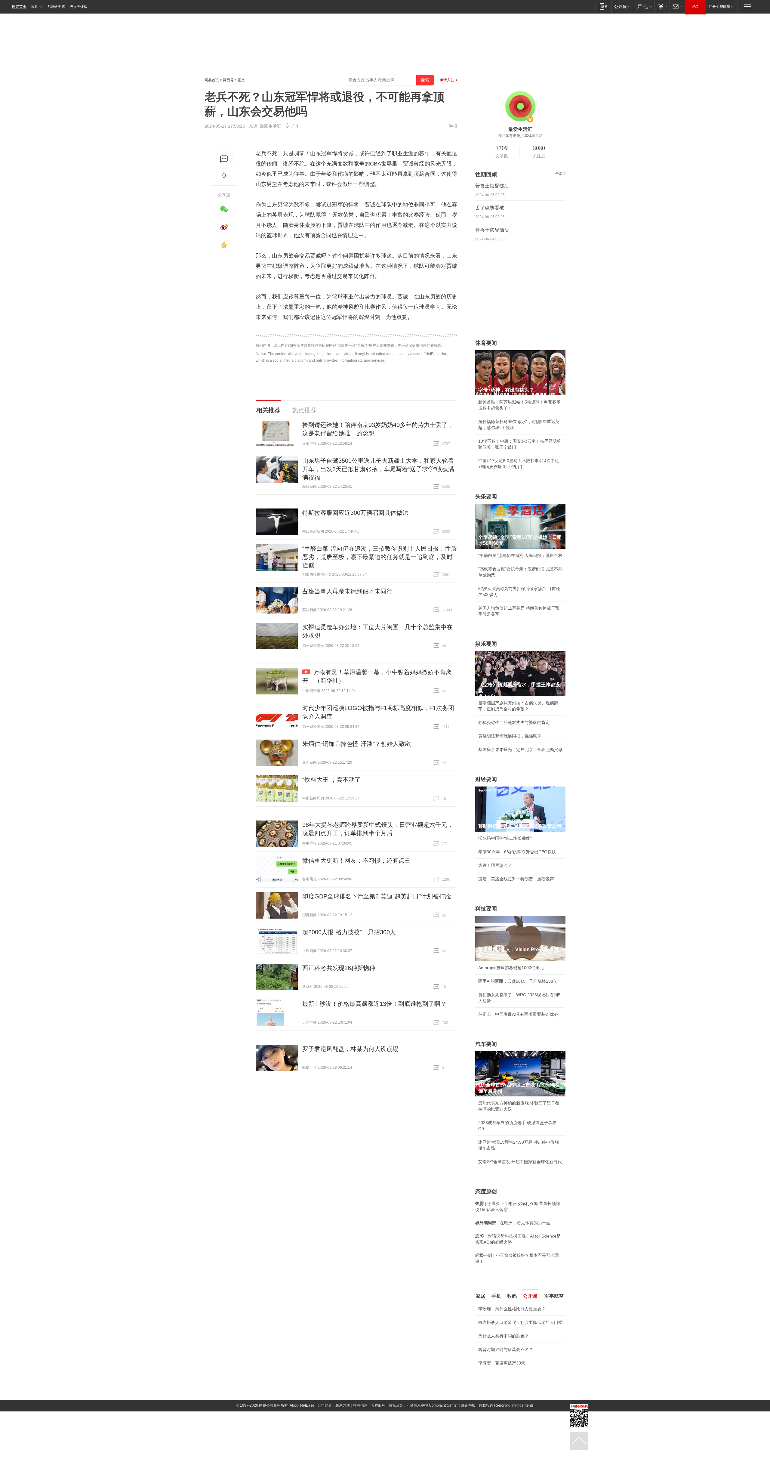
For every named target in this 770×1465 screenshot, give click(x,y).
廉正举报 (468, 1405)
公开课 (530, 1296)
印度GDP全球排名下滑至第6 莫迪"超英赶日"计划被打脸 (376, 896)
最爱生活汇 (270, 126)
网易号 (228, 80)
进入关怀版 (78, 7)
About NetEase (302, 1405)
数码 (512, 1296)
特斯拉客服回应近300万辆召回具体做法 (355, 512)
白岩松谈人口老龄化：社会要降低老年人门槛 (520, 1322)
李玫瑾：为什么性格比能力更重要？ (512, 1308)
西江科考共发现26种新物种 (338, 968)
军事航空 (554, 1296)
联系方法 (342, 1405)
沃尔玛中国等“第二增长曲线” (505, 838)
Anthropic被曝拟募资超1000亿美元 (511, 967)
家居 (480, 1296)
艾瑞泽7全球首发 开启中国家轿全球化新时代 (520, 1161)
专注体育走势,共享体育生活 (520, 136)
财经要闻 (486, 779)
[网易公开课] (622, 6)
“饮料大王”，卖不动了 (331, 779)
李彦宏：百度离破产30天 (501, 1363)
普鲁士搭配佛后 (492, 185)
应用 (34, 7)
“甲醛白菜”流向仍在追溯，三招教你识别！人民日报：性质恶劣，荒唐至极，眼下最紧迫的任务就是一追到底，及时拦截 (379, 557)
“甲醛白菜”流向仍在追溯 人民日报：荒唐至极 (520, 555)
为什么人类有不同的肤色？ (503, 1336)
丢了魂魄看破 (489, 207)
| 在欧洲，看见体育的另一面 (512, 1222)
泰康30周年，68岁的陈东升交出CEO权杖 (517, 851)
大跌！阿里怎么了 (495, 865)
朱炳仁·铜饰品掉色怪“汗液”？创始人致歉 (356, 743)
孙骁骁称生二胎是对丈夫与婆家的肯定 (514, 722)
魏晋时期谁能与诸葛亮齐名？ (505, 1349)
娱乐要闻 (486, 644)
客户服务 (378, 1405)
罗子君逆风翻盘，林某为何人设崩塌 (350, 1049)
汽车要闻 (486, 1044)
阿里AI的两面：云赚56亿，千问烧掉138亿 (517, 981)
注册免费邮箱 (719, 7)
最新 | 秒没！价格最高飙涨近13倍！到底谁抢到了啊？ (374, 1003)
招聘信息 (360, 1405)
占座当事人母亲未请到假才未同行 (347, 591)
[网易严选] (643, 6)
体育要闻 (486, 343)
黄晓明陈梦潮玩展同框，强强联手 (509, 736)
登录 (695, 7)
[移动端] (603, 6)
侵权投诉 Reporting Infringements (506, 1405)
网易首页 (19, 7)
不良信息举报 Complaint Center (432, 1405)
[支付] (662, 6)
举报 (453, 126)
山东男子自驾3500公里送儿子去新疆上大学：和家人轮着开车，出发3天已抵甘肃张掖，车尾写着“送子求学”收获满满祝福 (378, 469)
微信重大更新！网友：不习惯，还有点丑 (356, 860)
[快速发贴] (224, 159)
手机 (496, 1296)
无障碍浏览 (56, 7)
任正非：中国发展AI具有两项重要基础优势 (518, 1014)
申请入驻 (447, 80)
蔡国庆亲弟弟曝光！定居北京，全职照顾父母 (520, 749)
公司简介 (325, 1405)
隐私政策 (396, 1405)
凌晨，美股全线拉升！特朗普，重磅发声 (516, 878)
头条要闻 (486, 496)
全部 (558, 174)
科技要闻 (486, 909)
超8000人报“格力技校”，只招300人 (349, 932)
